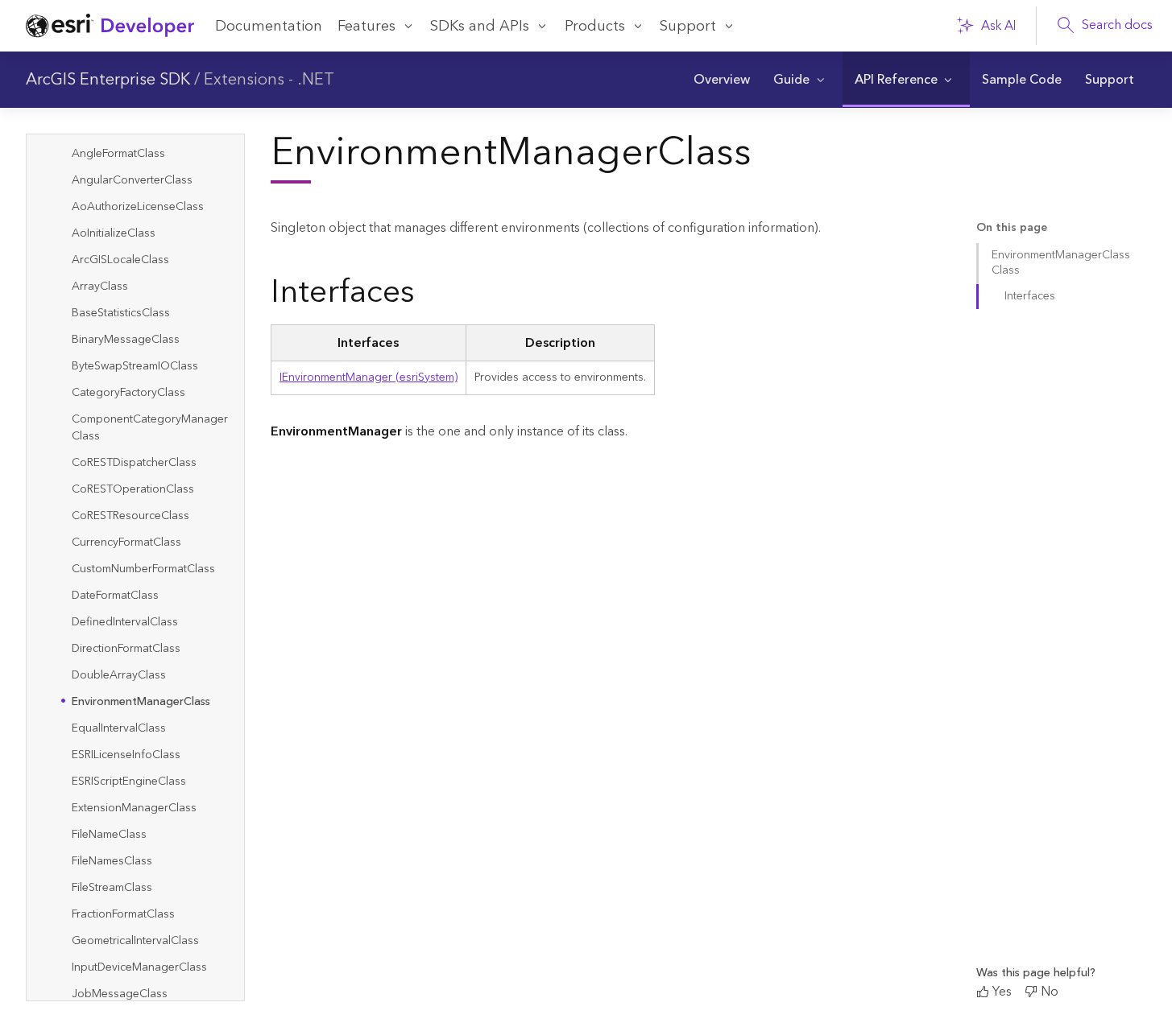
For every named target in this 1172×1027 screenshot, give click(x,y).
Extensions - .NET (269, 79)
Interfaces (1029, 296)
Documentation (268, 26)
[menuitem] (721, 80)
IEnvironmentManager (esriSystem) (369, 377)
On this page (1011, 228)
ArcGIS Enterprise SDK (108, 80)
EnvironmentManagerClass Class (1061, 262)
